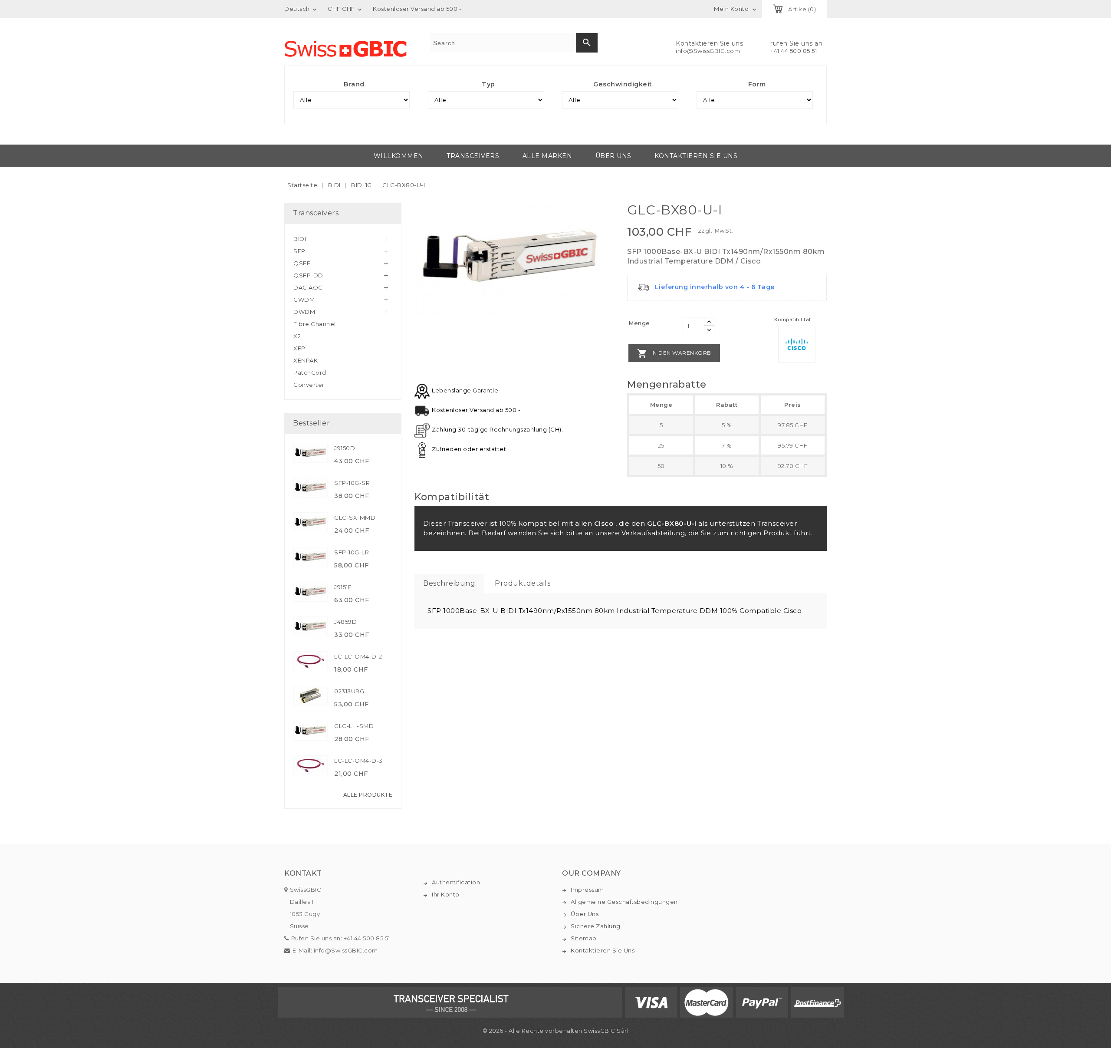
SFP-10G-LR (351, 552)
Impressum (587, 889)
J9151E (343, 586)
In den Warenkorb (674, 353)
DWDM (304, 311)
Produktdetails (522, 583)
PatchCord (309, 372)
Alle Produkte (368, 794)
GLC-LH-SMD (354, 725)
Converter (309, 384)
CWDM (304, 299)
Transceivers (473, 156)
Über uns (613, 156)
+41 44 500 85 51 (793, 50)
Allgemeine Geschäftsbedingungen (624, 901)
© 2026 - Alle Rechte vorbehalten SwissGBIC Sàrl (556, 1030)
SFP (299, 250)
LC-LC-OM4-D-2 (358, 656)
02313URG (349, 691)
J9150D (344, 448)
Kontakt (303, 873)
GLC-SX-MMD (354, 517)
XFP (299, 348)
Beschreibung (449, 583)
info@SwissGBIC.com (708, 50)
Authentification (456, 882)
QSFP (302, 263)
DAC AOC (308, 287)
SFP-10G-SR (352, 482)
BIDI (299, 238)
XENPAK (305, 360)
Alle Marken (547, 156)
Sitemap (584, 938)
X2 (297, 336)
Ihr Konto (446, 894)
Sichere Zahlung (596, 926)
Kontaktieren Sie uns (695, 156)
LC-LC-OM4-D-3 (358, 760)
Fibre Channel (314, 323)
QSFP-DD (308, 275)
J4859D (345, 621)
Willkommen (399, 156)
